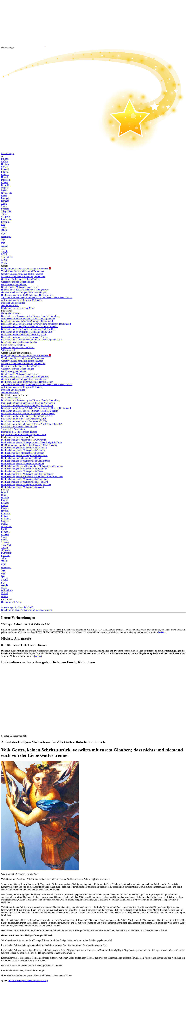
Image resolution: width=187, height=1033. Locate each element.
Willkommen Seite (9, 350)
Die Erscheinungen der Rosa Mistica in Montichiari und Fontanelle (32, 476)
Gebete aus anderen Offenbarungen (17, 282)
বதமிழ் (4, 227)
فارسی (4, 251)
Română (5, 201)
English (4, 166)
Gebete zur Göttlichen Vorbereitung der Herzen (23, 276)
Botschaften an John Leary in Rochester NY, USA (24, 337)
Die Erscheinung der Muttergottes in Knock (21, 458)
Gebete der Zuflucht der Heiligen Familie (20, 279)
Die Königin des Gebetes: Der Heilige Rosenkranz (26, 268)
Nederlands (6, 193)
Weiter (38, 656)
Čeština (4, 161)
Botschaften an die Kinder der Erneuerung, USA (23, 334)
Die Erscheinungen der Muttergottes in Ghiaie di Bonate (27, 474)
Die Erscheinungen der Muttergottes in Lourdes (23, 450)
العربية (4, 246)
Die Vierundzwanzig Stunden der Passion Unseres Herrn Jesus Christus (36, 297)
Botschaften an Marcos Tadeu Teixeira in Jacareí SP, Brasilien (29, 326)
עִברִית (4, 254)
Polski (4, 195)
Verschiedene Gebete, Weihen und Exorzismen (22, 271)
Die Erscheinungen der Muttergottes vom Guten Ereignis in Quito (31, 442)
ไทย (3, 240)
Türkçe (4, 214)
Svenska (5, 208)
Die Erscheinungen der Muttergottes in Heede (22, 471)
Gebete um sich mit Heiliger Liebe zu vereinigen (23, 292)
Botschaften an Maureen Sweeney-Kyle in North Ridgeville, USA (31, 339)
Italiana (4, 182)
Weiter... (162, 632)
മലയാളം (6, 237)
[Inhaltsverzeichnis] (23, 711)
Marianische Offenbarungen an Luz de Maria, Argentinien (28, 318)
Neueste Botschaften (10, 313)
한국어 (4, 263)
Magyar (4, 187)
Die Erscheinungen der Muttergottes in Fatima (22, 463)
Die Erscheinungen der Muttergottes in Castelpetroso (25, 461)
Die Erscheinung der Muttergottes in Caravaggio (23, 439)
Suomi (4, 206)
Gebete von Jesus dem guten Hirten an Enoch (22, 274)
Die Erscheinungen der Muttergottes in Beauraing (24, 468)
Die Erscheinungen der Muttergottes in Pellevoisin (24, 455)
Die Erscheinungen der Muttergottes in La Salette (24, 447)
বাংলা (3, 224)
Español (5, 169)
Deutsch (5, 164)
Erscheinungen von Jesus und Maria (17, 308)
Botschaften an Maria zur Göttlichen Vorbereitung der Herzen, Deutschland (36, 324)
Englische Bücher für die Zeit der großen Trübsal (23, 434)
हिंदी (3, 243)
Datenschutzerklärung (11, 602)
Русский (5, 222)
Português (5, 198)
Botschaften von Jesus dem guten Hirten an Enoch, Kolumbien (30, 316)
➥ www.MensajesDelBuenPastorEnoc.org (28, 980)
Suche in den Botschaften (13, 345)
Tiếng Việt (6, 211)
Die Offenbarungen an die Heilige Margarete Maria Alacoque (29, 445)
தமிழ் (3, 558)
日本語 (4, 260)
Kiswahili (5, 185)
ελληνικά (5, 216)
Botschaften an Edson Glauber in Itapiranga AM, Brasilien (28, 329)
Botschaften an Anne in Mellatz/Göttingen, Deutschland (27, 321)
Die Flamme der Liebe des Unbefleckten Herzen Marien (27, 295)
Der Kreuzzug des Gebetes (14, 284)
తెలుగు (4, 230)
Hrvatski (5, 177)
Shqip (4, 203)
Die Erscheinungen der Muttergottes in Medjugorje (24, 482)
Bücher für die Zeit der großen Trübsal (19, 432)
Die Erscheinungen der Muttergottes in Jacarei (22, 487)
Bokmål (4, 159)
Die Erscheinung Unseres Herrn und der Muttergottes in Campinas (32, 466)
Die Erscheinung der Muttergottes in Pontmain (22, 453)
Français (5, 174)
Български (6, 219)
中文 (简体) (7, 257)
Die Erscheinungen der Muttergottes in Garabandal (24, 479)
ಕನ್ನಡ (3, 233)
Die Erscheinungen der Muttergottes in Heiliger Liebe (26, 484)
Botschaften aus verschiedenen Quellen (19, 342)
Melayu (4, 190)
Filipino (4, 172)
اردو (3, 248)
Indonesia (5, 180)
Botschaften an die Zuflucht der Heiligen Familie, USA (26, 332)
